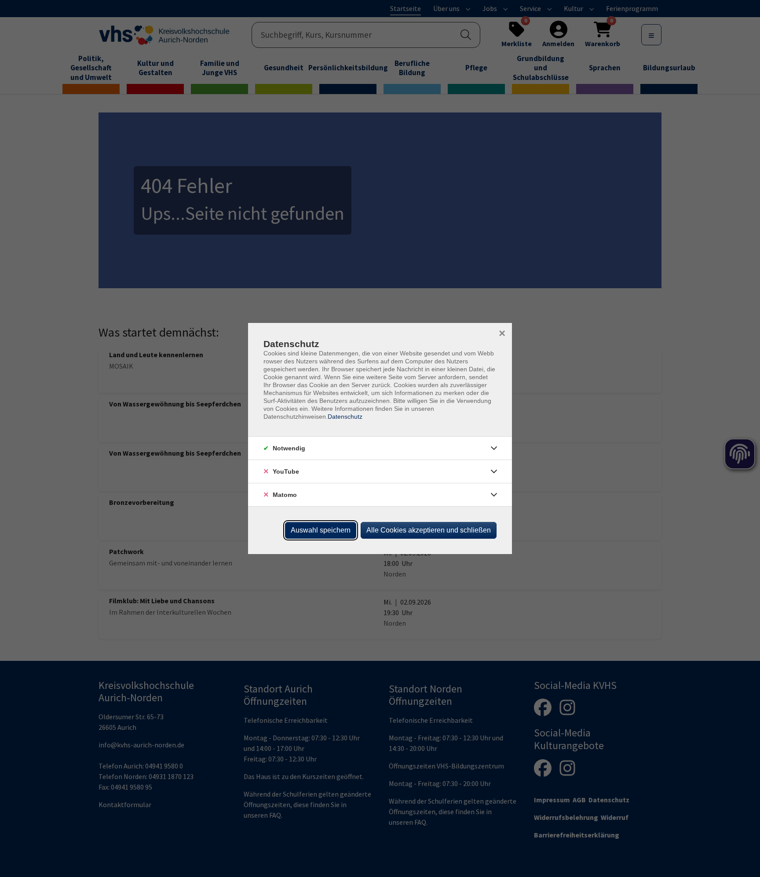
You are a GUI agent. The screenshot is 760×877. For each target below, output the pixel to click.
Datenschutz (345, 416)
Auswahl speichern (321, 530)
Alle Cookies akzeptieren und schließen (428, 530)
